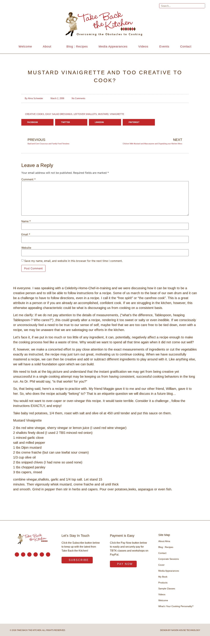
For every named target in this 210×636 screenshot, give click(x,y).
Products (163, 582)
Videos (143, 46)
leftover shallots (85, 114)
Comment (28, 179)
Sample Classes (166, 588)
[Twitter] (35, 554)
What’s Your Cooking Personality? (175, 606)
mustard (103, 114)
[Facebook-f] (29, 554)
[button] (37, 122)
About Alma (164, 541)
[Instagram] (48, 554)
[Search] (202, 5)
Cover (161, 565)
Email (25, 234)
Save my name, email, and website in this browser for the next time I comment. (73, 260)
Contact (185, 46)
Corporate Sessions (168, 559)
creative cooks (34, 114)
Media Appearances (113, 46)
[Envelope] (17, 554)
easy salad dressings (58, 114)
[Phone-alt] (23, 554)
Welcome (25, 46)
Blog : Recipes (77, 46)
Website (26, 247)
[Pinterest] (42, 554)
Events (164, 46)
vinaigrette (117, 114)
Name (26, 221)
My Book (162, 576)
